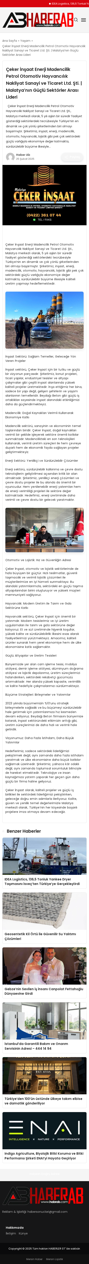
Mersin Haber (34, 1259)
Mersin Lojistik (54, 1259)
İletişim (11, 1233)
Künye (23, 1233)
